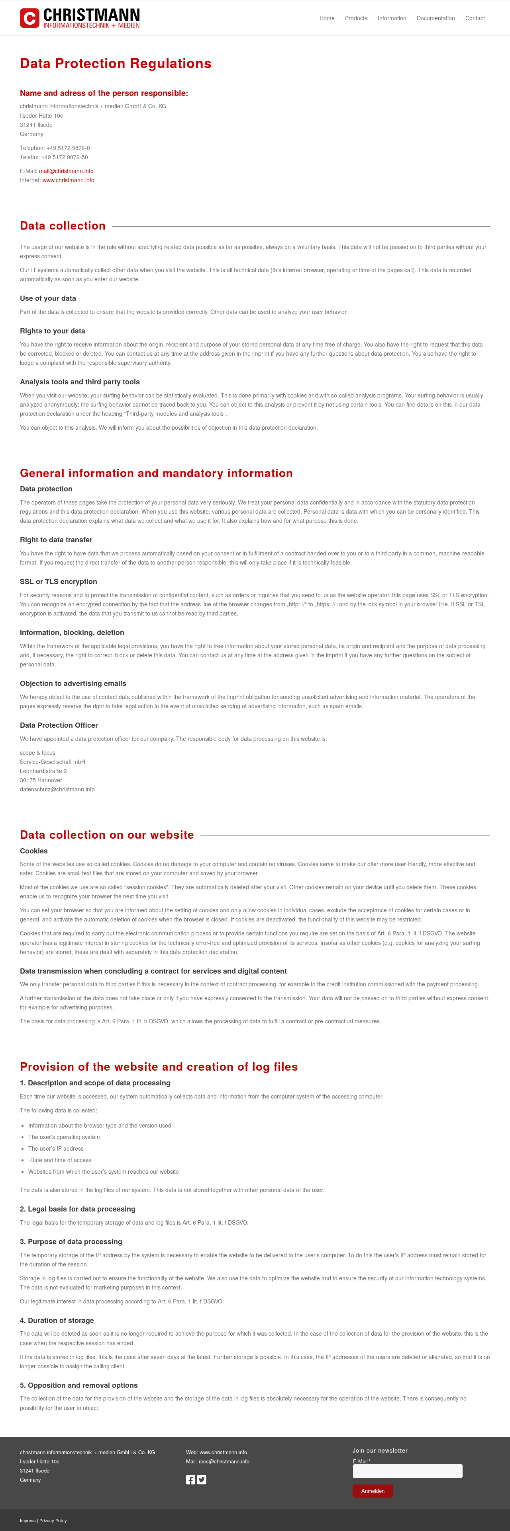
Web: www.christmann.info (216, 1452)
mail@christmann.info (66, 171)
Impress (28, 1520)
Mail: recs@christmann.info (217, 1461)
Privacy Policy (53, 1520)
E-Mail (362, 1461)
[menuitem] (327, 17)
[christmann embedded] (79, 17)
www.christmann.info (68, 180)
